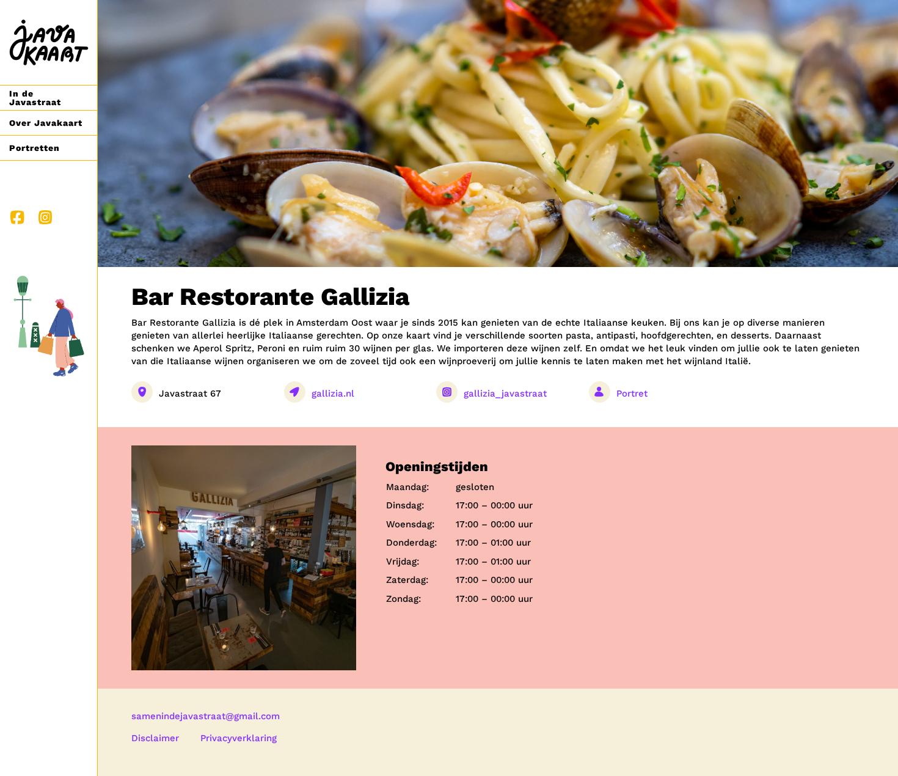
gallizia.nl (333, 393)
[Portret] (650, 397)
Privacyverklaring (238, 738)
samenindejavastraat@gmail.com (205, 716)
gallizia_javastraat (505, 393)
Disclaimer (155, 738)
